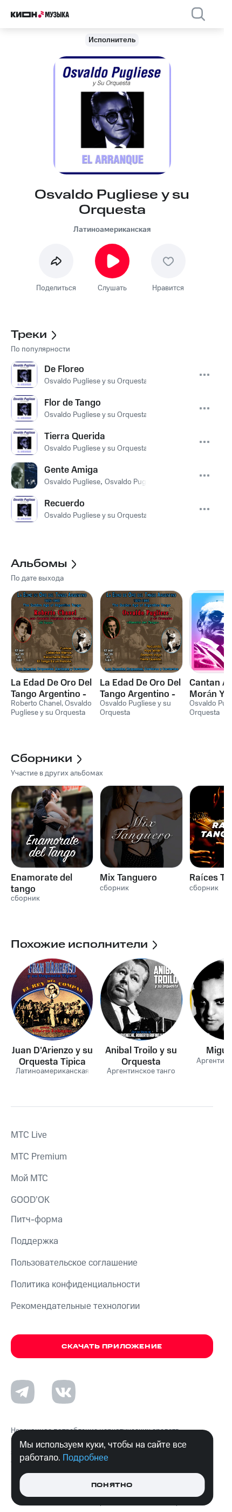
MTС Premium (39, 1156)
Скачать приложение (112, 1346)
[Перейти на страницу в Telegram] (23, 1392)
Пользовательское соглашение (74, 1262)
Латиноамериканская (112, 229)
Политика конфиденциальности (75, 1284)
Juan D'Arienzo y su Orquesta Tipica (52, 1056)
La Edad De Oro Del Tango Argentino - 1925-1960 (51, 688)
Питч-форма (37, 1219)
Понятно (112, 1485)
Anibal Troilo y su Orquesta (141, 1056)
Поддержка (34, 1241)
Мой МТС (29, 1178)
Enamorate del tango (41, 883)
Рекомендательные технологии (75, 1306)
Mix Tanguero (128, 877)
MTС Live (29, 1135)
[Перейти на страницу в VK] (64, 1392)
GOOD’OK (30, 1200)
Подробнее (85, 1457)
